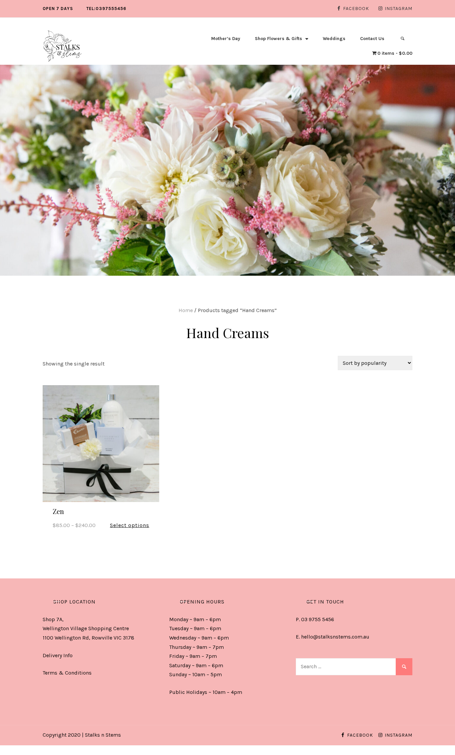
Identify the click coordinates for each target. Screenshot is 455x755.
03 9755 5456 (317, 619)
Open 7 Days (58, 8)
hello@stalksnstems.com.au (335, 637)
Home (186, 310)
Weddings (334, 38)
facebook (356, 8)
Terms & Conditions (67, 673)
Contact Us (372, 38)
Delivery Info (58, 655)
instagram (398, 8)
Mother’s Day (225, 38)
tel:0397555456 (106, 8)
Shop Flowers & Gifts (278, 38)
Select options (129, 525)
